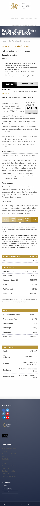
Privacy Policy (8, 489)
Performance (27, 84)
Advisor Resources (26, 18)
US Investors (6, 46)
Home (35, 18)
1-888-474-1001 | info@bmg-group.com (24, 25)
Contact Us (7, 492)
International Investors (21, 46)
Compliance (7, 482)
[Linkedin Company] (4, 417)
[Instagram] (4, 413)
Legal (5, 485)
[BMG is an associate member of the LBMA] (7, 427)
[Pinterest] (7, 413)
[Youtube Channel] (7, 417)
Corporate (14, 18)
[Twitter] (7, 410)
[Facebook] (4, 410)
